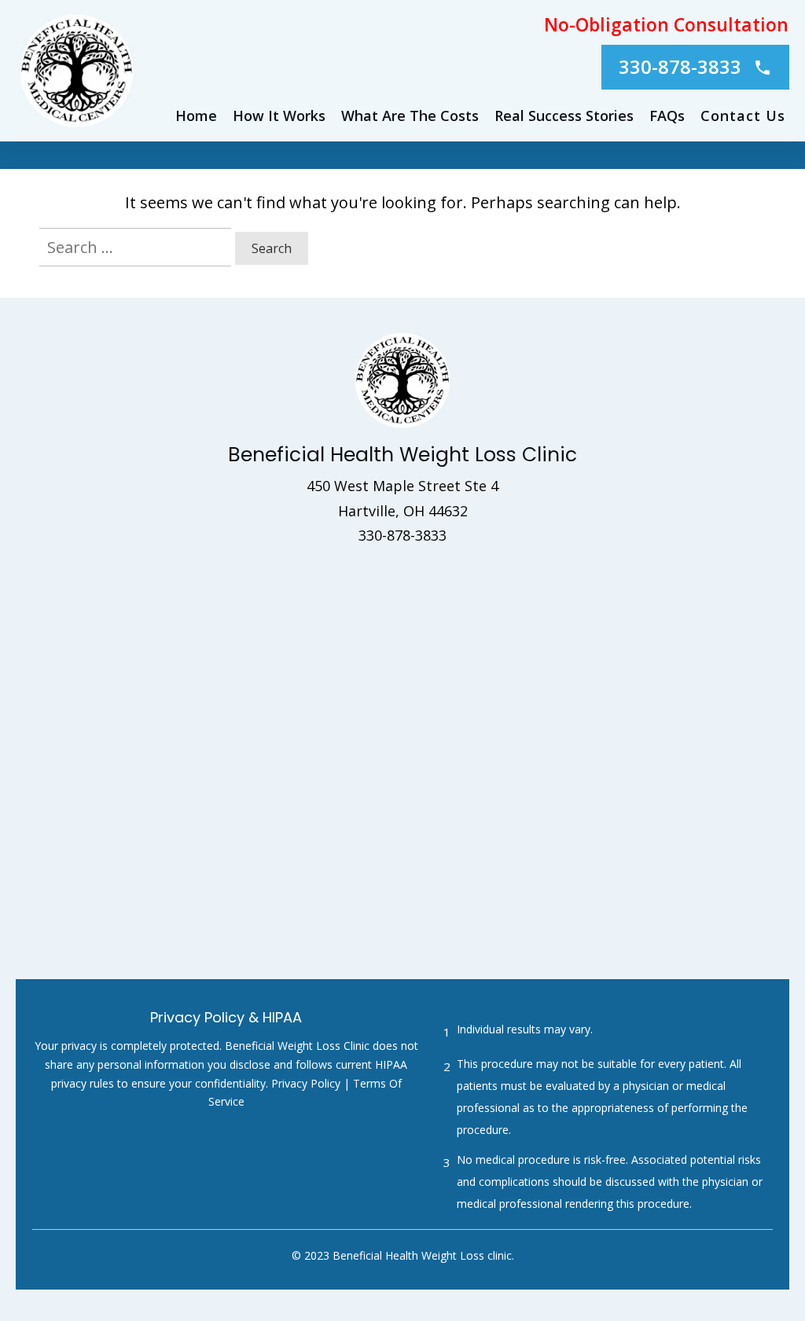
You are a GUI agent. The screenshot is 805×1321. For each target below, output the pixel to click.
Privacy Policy (305, 1083)
